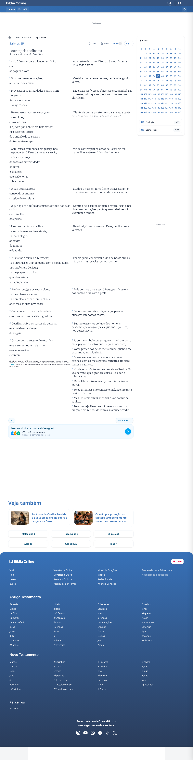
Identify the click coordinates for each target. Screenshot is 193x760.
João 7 (113, 543)
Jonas (145, 608)
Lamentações (105, 622)
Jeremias (102, 617)
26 (162, 58)
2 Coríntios (59, 661)
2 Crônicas (59, 617)
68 (171, 76)
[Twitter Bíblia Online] (115, 733)
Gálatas (58, 666)
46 (162, 67)
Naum (145, 617)
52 (145, 71)
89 (175, 85)
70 (179, 76)
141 (141, 112)
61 (141, 76)
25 (158, 58)
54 (154, 71)
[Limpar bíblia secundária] (120, 43)
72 (145, 80)
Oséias (101, 635)
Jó (55, 635)
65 (19, 9)
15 (158, 53)
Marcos (13, 666)
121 (141, 103)
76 (162, 80)
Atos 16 (28, 543)
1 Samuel (14, 640)
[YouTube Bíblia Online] (85, 733)
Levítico (13, 613)
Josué (12, 626)
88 (171, 85)
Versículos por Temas (65, 583)
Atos (11, 680)
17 (167, 53)
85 (158, 85)
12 (145, 53)
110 (179, 94)
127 (166, 103)
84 (154, 85)
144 (154, 112)
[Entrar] (169, 3)
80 (179, 80)
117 (166, 98)
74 (154, 80)
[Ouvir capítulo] (184, 9)
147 (166, 112)
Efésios (57, 671)
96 (162, 89)
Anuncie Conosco (107, 583)
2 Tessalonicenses (63, 689)
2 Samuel (14, 645)
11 (141, 53)
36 (162, 62)
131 (141, 107)
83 (150, 85)
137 (166, 107)
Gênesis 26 (71, 543)
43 (150, 67)
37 (167, 62)
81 (141, 85)
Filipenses (59, 675)
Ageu (144, 631)
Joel (99, 640)
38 (171, 62)
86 (162, 85)
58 (171, 71)
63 (150, 76)
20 (179, 53)
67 (167, 76)
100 (179, 89)
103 (149, 94)
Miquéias (146, 613)
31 (141, 62)
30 (179, 58)
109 (175, 94)
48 (171, 67)
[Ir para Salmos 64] (11, 420)
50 (179, 67)
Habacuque (148, 622)
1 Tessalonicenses (63, 684)
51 (141, 71)
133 (149, 107)
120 (179, 98)
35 (158, 62)
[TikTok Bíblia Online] (107, 733)
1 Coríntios (15, 689)
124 (154, 103)
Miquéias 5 (114, 533)
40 (179, 62)
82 (145, 85)
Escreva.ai (14, 708)
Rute (11, 635)
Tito (100, 671)
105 (158, 94)
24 (154, 58)
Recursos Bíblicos (63, 579)
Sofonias (146, 626)
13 (150, 53)
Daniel (101, 631)
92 (145, 89)
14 (154, 53)
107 (166, 94)
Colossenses (60, 680)
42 (145, 67)
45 (158, 67)
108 (171, 94)
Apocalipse (147, 684)
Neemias (58, 626)
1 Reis (57, 604)
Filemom (102, 675)
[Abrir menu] (184, 3)
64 (154, 76)
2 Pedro (146, 661)
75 (158, 80)
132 (145, 107)
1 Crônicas (59, 613)
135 (158, 107)
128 (171, 103)
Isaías (101, 613)
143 (149, 112)
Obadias (146, 604)
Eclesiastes (103, 604)
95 (158, 89)
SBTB (12, 364)
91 (141, 89)
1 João (145, 666)
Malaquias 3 (28, 533)
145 (158, 112)
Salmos (27, 37)
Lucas (12, 671)
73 (150, 80)
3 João (145, 675)
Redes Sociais (105, 579)
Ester (56, 631)
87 (167, 85)
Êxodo (12, 608)
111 (141, 98)
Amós (101, 645)
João (11, 675)
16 (162, 53)
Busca (12, 583)
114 (154, 98)
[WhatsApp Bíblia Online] (93, 733)
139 (175, 107)
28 (171, 58)
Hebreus (102, 680)
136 (162, 107)
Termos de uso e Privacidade (157, 570)
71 (141, 80)
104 (154, 94)
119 (175, 98)
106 (162, 94)
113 (149, 98)
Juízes (12, 631)
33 (150, 62)
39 (175, 62)
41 (141, 67)
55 (158, 71)
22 (145, 58)
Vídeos (101, 574)
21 (141, 58)
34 (154, 62)
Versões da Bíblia (63, 570)
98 (171, 89)
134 (154, 107)
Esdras (57, 622)
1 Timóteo (103, 661)
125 (158, 103)
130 (179, 103)
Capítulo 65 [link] (40, 37)
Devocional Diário (63, 574)
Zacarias (146, 635)
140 (179, 107)
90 (179, 85)
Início (12, 570)
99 (175, 89)
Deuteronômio (17, 622)
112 (145, 98)
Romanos (14, 684)
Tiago (101, 684)
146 (162, 112)
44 (154, 67)
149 (175, 112)
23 (150, 58)
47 (167, 67)
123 (149, 103)
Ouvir (94, 43)
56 (162, 71)
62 (145, 76)
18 (171, 53)
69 (175, 76)
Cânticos (102, 608)
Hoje (11, 574)
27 (167, 58)
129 (175, 103)
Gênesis (13, 604)
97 (167, 89)
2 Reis (57, 608)
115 (158, 98)
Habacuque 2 (71, 533)
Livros (17, 37)
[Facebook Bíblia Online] (100, 733)
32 (145, 62)
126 (162, 103)
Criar (106, 43)
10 (179, 49)
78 (171, 80)
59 (175, 71)
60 (179, 71)
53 (150, 71)
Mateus (13, 661)
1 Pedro (102, 689)
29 (175, 58)
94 (154, 89)
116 (162, 98)
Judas (145, 680)
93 (150, 89)
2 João (145, 671)
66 (162, 76)
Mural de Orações (107, 570)
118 (171, 98)
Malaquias (147, 640)
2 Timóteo (103, 666)
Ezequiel (102, 626)
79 (175, 80)
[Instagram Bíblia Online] (78, 733)
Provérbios (59, 645)
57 (167, 71)
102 (145, 94)
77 (167, 80)
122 (145, 103)
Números (14, 617)
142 (145, 112)
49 (175, 67)
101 (141, 94)
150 (179, 112)
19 (175, 53)
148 (171, 112)
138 (171, 107)
